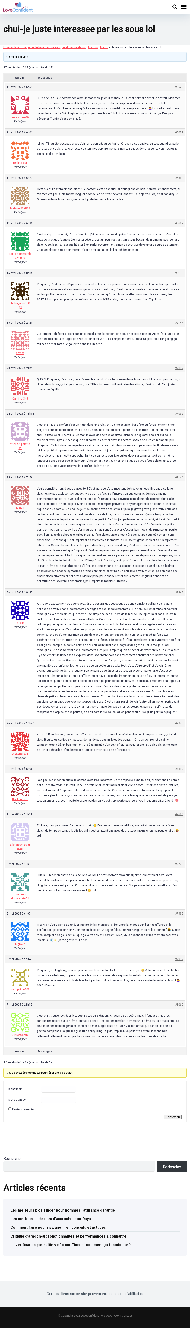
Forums (93, 47)
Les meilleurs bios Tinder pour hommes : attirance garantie (62, 1210)
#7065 (179, 413)
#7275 (179, 723)
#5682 (179, 178)
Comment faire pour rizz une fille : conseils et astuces (58, 1227)
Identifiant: (15, 1089)
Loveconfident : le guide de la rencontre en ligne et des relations (44, 47)
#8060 (179, 1004)
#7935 (179, 913)
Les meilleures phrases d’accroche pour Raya (50, 1219)
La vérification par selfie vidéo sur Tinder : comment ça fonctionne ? (70, 1245)
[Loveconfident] (18, 6)
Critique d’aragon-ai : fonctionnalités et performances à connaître (68, 1236)
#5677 (179, 132)
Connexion (173, 1117)
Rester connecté (23, 1109)
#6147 (179, 322)
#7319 (179, 768)
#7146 (179, 477)
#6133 (179, 273)
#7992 (179, 959)
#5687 (179, 223)
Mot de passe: (17, 1099)
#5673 (179, 87)
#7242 (179, 592)
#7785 (179, 864)
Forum (104, 47)
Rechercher (12, 1158)
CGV (117, 1315)
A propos (106, 1315)
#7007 (179, 368)
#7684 (179, 814)
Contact (127, 1315)
